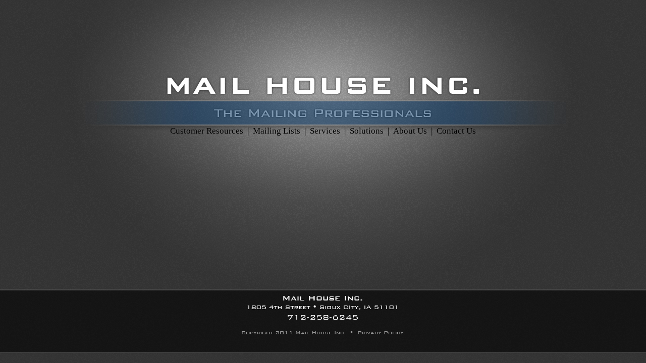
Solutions (367, 131)
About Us (410, 131)
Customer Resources (206, 131)
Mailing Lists (276, 131)
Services (324, 131)
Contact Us (456, 131)
